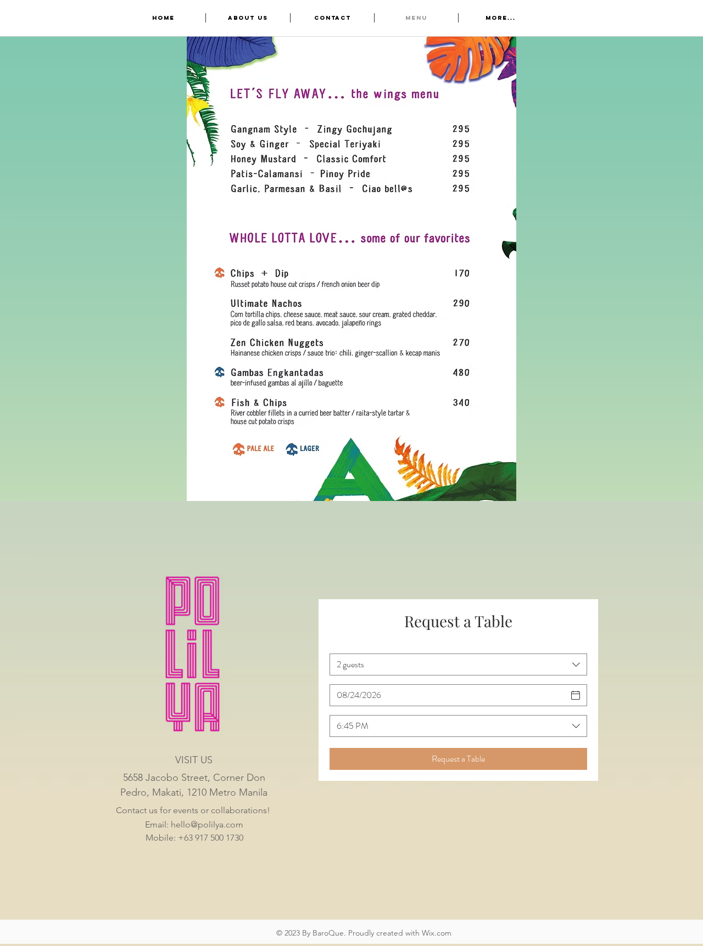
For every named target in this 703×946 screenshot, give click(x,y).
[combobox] (458, 664)
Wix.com (436, 933)
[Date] (575, 695)
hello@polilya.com (207, 824)
